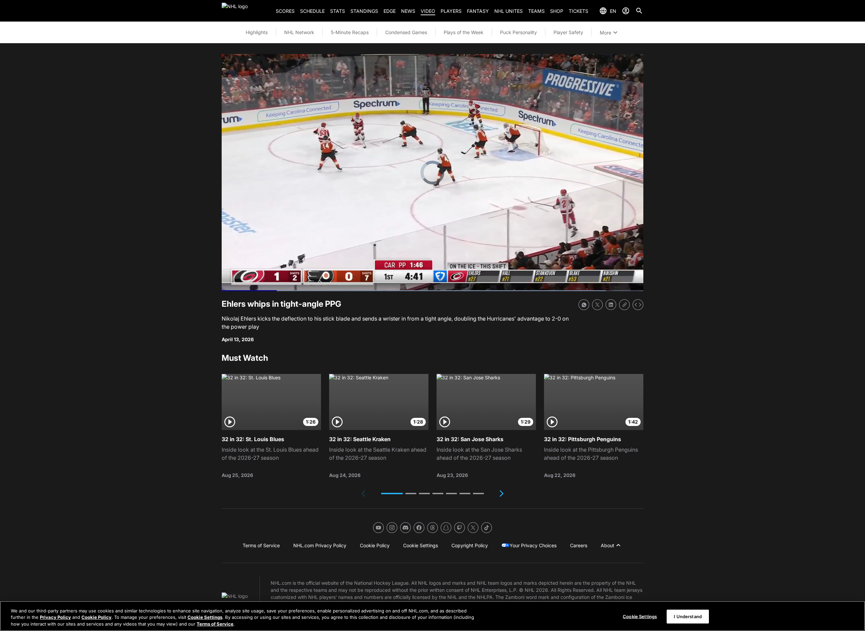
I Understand (688, 616)
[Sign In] (626, 11)
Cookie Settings (205, 617)
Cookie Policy (96, 617)
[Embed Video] (638, 304)
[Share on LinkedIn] (611, 304)
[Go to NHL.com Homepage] (246, 11)
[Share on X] (597, 304)
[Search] (639, 11)
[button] (392, 493)
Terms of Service (215, 624)
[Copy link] (624, 304)
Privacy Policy (55, 617)
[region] (432, 616)
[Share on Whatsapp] (583, 304)
